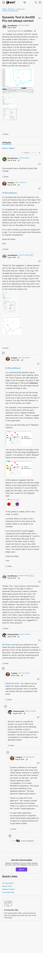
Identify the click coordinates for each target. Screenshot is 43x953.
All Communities (8, 883)
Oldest (11, 148)
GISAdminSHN (12, 634)
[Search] (36, 2)
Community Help (8, 892)
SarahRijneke (12, 25)
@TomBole (6, 645)
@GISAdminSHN (12, 683)
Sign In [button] (21, 869)
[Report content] (39, 18)
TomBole (10, 183)
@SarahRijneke (11, 193)
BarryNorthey (12, 158)
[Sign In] (40, 2)
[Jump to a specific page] (39, 153)
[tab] (7, 142)
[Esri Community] (10, 2)
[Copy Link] (35, 31)
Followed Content (8, 889)
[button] (18, 81)
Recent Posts (7, 886)
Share (5, 134)
